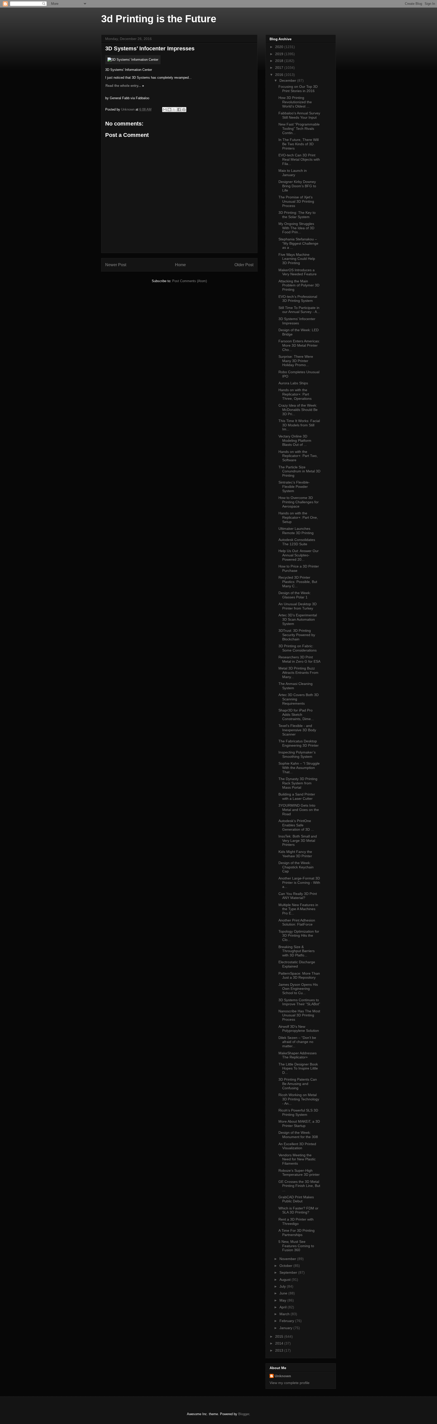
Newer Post (115, 265)
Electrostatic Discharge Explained (296, 964)
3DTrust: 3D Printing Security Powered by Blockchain (296, 635)
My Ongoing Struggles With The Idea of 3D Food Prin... (296, 228)
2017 (279, 68)
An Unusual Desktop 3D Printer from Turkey (297, 606)
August (285, 1280)
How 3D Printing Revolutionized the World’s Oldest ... (295, 102)
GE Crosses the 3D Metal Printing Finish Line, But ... (299, 1186)
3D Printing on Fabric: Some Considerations (297, 648)
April (283, 1307)
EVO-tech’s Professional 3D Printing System (297, 299)
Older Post (243, 265)
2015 (279, 1336)
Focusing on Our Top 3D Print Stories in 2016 (298, 89)
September (288, 1272)
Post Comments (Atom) (189, 281)
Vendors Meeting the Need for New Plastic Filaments (297, 1159)
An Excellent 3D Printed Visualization (297, 1146)
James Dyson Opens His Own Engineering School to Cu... (298, 988)
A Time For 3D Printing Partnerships (296, 1232)
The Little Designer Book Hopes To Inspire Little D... (298, 1068)
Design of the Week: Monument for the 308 (298, 1134)
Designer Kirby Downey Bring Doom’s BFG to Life (297, 186)
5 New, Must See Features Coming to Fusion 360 (296, 1246)
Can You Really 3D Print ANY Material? (297, 896)
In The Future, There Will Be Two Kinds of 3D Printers (298, 144)
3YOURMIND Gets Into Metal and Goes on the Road (298, 809)
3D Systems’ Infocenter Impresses (296, 321)
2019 (279, 54)
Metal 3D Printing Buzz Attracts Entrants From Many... (298, 672)
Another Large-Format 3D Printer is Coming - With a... (299, 882)
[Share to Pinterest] (183, 109)
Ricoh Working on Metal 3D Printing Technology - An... (298, 1099)
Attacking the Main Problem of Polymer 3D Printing (298, 285)
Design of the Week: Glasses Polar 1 (294, 595)
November (288, 1259)
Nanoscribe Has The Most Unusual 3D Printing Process (299, 1015)
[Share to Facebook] (179, 109)
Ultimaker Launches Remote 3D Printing (296, 531)
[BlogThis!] (169, 109)
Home (180, 265)
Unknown (283, 1376)
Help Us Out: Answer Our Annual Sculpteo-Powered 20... (298, 555)
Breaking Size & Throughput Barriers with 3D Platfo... (296, 951)
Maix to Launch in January (292, 173)
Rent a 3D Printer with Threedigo (296, 1221)
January (286, 1328)
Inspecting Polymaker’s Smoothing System (297, 754)
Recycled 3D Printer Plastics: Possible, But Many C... (297, 581)
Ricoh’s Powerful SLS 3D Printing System (298, 1112)
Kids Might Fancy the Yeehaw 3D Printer (295, 854)
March (285, 1314)
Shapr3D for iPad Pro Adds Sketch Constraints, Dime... (296, 714)
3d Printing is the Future (158, 18)
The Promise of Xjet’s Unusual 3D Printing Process (296, 201)
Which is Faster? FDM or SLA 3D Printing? (298, 1210)
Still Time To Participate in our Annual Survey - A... (299, 310)
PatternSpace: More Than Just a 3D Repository (299, 975)
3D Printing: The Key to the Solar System (297, 215)
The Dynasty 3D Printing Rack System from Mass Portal (297, 783)
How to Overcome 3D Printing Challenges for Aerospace (298, 502)
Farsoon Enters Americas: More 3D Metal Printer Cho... (299, 345)
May (283, 1300)
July (283, 1286)
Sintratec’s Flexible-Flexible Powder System (294, 486)
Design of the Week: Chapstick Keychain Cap (296, 867)
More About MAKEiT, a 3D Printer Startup (299, 1123)
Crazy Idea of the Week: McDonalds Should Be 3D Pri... (298, 409)
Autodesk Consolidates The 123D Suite (296, 542)
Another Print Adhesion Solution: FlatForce (296, 922)
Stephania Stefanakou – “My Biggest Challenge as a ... (298, 243)
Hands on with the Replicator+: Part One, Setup (298, 517)
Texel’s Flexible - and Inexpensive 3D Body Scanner (297, 730)
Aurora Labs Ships (293, 383)
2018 (279, 61)
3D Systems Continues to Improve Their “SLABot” (299, 1002)
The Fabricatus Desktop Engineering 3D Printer (298, 743)
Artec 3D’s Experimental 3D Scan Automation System (297, 619)
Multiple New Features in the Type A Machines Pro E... (298, 909)
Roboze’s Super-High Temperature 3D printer (299, 1172)
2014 (279, 1343)
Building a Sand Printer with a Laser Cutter (296, 796)
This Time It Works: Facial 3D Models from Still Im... (299, 425)
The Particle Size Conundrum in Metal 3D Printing (299, 471)
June (283, 1293)
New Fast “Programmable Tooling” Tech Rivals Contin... (299, 128)
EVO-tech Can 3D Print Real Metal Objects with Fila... (299, 159)
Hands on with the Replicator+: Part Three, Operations (295, 394)
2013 (279, 1350)
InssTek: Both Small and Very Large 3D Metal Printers (297, 840)
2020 (279, 47)
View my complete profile (290, 1383)
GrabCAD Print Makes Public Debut (296, 1199)
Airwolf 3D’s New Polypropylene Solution (298, 1028)
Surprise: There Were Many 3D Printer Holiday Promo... (295, 360)
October (286, 1266)
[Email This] (164, 109)
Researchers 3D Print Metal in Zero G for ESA (299, 659)
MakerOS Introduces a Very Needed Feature (297, 272)
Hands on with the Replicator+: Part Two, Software (298, 456)
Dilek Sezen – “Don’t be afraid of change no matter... (297, 1042)
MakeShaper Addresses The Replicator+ (297, 1055)
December (288, 80)
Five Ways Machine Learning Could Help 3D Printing (296, 259)
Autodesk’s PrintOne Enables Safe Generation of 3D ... (296, 825)
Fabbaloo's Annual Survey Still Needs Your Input (299, 115)
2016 (279, 75)
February (287, 1321)
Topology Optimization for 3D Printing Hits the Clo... (298, 935)
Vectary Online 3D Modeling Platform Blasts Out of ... (294, 440)
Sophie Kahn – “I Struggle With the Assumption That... (299, 767)
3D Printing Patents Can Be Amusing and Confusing (297, 1083)
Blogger (243, 1414)
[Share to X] (174, 109)
